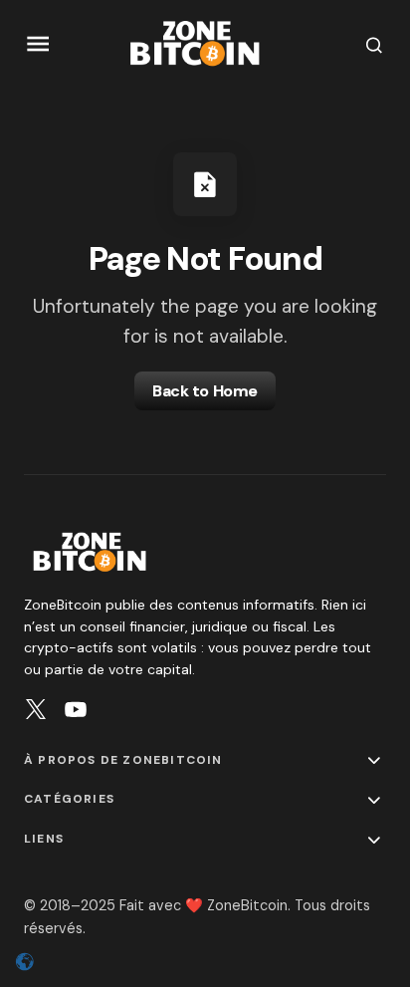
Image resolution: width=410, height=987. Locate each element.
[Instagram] (36, 709)
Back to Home (204, 390)
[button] (38, 44)
